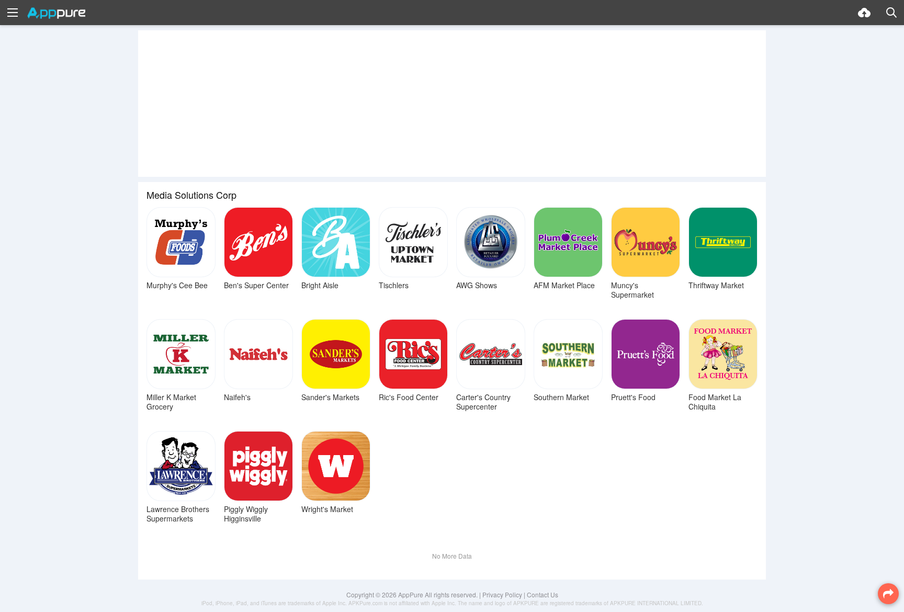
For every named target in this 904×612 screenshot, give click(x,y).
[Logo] (56, 13)
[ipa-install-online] (864, 12)
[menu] (12, 12)
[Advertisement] (452, 103)
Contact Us (542, 594)
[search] (891, 12)
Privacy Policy (502, 594)
